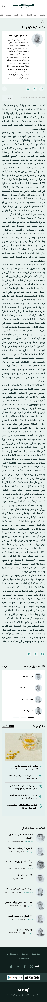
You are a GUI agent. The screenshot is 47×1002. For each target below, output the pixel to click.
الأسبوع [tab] (5, 724)
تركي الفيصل (27, 674)
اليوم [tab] (11, 724)
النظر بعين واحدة (25, 873)
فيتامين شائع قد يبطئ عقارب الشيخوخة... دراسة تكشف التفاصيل (24, 765)
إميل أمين (30, 917)
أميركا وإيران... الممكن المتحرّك (19, 886)
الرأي (16, 13)
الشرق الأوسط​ (31, 13)
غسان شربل (28, 708)
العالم (22, 13)
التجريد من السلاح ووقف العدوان (19, 900)
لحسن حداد (30, 931)
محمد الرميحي (29, 876)
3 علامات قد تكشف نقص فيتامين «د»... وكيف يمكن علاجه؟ (22, 804)
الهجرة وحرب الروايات (24, 927)
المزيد (5, 665)
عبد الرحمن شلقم (28, 890)
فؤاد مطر (30, 904)
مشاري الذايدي (29, 839)
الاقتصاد (8, 13)
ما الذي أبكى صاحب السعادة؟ (20, 846)
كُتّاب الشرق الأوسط (34, 664)
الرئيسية (42, 13)
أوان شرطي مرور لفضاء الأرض (20, 913)
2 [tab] (23, 715)
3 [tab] (16, 715)
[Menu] (45, 5)
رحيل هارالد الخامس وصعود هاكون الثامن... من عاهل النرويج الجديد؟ (23, 785)
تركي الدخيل (30, 866)
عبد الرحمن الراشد (26, 685)
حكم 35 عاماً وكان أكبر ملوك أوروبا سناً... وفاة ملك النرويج (23, 794)
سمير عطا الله (27, 697)
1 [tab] (31, 715)
